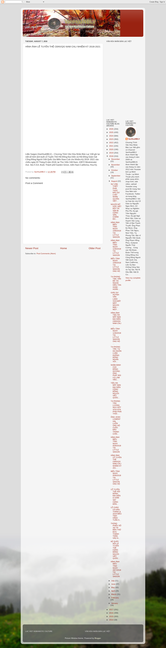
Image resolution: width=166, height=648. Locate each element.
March (114, 594)
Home (63, 248)
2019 (111, 153)
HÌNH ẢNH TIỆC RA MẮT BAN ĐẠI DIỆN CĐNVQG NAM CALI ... (116, 319)
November (115, 165)
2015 (111, 616)
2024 (111, 136)
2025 (111, 132)
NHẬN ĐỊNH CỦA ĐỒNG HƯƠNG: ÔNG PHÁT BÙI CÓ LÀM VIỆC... (116, 372)
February (115, 598)
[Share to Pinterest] (72, 172)
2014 (111, 620)
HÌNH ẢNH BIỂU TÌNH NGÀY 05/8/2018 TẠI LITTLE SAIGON (116, 444)
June (113, 584)
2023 (111, 139)
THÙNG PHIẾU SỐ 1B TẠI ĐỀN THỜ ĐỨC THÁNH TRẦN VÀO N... (116, 531)
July (113, 581)
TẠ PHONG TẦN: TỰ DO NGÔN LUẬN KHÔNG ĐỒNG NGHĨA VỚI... (116, 354)
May (113, 587)
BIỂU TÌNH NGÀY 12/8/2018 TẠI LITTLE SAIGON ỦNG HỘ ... (116, 336)
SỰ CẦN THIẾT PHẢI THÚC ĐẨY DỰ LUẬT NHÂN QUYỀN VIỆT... (115, 192)
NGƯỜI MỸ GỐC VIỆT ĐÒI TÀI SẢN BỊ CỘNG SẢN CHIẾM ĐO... (116, 211)
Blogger (98, 638)
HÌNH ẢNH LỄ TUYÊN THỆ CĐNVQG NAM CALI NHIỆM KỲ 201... (116, 461)
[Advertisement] (114, 98)
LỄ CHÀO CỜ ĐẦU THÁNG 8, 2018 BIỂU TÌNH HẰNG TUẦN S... (116, 513)
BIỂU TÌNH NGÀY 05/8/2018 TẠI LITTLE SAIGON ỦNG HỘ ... (116, 478)
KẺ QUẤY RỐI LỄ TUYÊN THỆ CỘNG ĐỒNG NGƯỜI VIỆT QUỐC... (115, 550)
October (114, 170)
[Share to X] (67, 172)
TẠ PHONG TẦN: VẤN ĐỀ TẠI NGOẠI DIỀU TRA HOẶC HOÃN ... (116, 283)
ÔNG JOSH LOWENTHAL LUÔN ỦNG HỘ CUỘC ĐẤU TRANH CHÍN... (115, 425)
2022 (111, 143)
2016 (111, 613)
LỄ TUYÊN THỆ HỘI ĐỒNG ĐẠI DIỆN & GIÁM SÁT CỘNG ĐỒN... (115, 496)
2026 (111, 129)
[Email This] (62, 172)
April (113, 591)
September (115, 176)
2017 (111, 610)
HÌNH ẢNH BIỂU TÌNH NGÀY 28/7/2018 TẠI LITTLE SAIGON (116, 569)
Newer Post (31, 248)
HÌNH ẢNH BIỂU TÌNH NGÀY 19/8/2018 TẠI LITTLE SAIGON (116, 230)
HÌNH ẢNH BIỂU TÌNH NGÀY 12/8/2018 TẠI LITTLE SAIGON (116, 248)
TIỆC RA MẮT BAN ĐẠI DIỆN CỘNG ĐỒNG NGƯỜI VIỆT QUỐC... (116, 390)
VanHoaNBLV (134, 139)
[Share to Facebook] (70, 172)
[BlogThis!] (65, 172)
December (115, 159)
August (114, 181)
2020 (111, 149)
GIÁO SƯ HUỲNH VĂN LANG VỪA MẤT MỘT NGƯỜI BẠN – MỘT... (116, 301)
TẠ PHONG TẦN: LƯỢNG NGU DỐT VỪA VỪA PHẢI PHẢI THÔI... (116, 407)
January (114, 603)
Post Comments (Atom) (46, 254)
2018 (111, 156)
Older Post (95, 248)
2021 (111, 146)
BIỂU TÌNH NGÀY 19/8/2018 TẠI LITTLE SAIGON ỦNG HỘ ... (116, 266)
